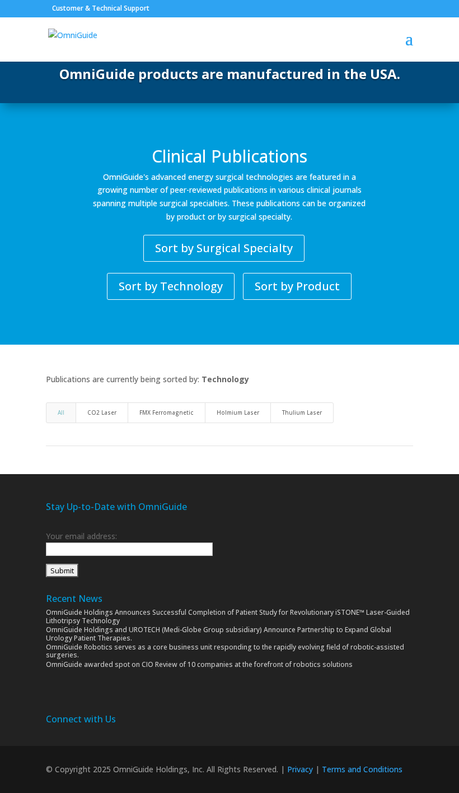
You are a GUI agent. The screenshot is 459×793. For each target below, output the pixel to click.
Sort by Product (297, 286)
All (61, 412)
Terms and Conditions (362, 769)
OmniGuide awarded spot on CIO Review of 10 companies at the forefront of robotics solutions (199, 664)
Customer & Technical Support (100, 8)
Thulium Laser (302, 412)
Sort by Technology (171, 286)
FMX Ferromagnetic (166, 412)
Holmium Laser (238, 412)
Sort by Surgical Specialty (224, 248)
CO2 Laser (101, 412)
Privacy (300, 769)
